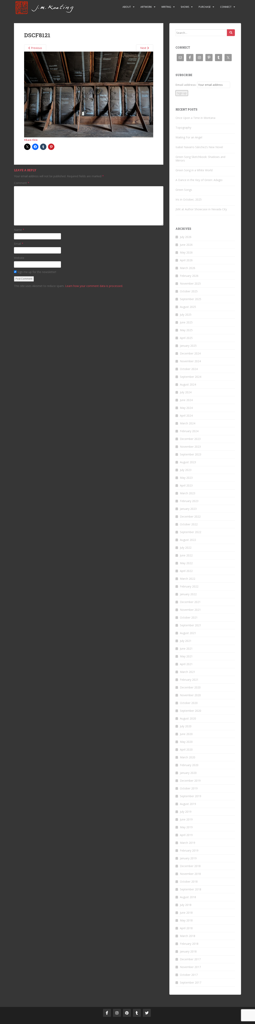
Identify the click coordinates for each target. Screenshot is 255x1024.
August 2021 (188, 633)
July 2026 (185, 237)
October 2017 (189, 975)
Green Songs (184, 190)
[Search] (231, 32)
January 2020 (188, 773)
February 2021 (189, 679)
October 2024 (189, 369)
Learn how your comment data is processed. (94, 286)
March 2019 (187, 843)
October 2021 (189, 617)
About (127, 7)
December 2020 (190, 687)
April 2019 (186, 835)
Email (18, 244)
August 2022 (188, 540)
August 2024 (188, 384)
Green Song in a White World (194, 170)
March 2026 (187, 268)
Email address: (186, 85)
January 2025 (188, 346)
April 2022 (186, 571)
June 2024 (186, 400)
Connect (225, 7)
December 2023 (190, 439)
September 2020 (190, 711)
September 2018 (190, 889)
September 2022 (190, 532)
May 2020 (186, 742)
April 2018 (186, 928)
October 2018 (189, 881)
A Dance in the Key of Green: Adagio (199, 180)
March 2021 (187, 672)
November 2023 (190, 446)
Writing (166, 7)
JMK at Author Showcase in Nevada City (201, 209)
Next (143, 48)
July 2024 (185, 392)
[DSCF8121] (88, 94)
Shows (185, 7)
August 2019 (188, 804)
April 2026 (186, 260)
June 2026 (186, 245)
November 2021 (190, 610)
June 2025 (186, 322)
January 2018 (188, 951)
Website (19, 258)
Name (19, 230)
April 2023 (186, 485)
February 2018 (189, 944)
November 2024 (190, 361)
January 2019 (188, 858)
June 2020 (186, 734)
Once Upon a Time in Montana (195, 118)
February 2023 (189, 501)
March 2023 (187, 493)
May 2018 (186, 920)
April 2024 (186, 415)
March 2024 (187, 423)
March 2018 (187, 936)
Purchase (205, 7)
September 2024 (190, 377)
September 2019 (190, 796)
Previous (36, 48)
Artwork (146, 7)
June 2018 (186, 912)
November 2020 (190, 695)
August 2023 (188, 462)
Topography (183, 127)
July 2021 (185, 641)
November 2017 (190, 967)
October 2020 (189, 703)
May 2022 (186, 563)
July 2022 (185, 547)
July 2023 (185, 470)
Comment (21, 183)
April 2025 (186, 338)
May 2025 (186, 330)
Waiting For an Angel (189, 137)
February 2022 (189, 586)
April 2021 (186, 664)
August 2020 (188, 718)
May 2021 (186, 656)
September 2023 (190, 454)
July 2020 (185, 726)
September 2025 (190, 299)
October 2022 (189, 524)
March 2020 (187, 757)
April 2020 (186, 749)
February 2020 (189, 765)
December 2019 (190, 780)
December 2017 (190, 959)
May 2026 (186, 252)
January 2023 (188, 509)
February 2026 (189, 276)
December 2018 (190, 866)
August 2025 (188, 307)
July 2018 (185, 905)
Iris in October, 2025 (189, 199)
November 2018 (190, 874)
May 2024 (186, 408)
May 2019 (186, 827)
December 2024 (190, 353)
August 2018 (188, 897)
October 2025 (189, 291)
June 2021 (186, 648)
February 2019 (189, 850)
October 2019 (189, 788)
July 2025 (185, 314)
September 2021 (190, 625)
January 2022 (188, 594)
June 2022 (186, 555)
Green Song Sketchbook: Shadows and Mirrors (200, 158)
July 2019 (185, 812)
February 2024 (189, 431)
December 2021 (190, 602)
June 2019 (186, 819)
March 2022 (187, 579)
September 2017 (190, 982)
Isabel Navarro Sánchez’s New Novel (199, 147)
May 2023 (186, 478)
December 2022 (190, 516)
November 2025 (190, 283)
